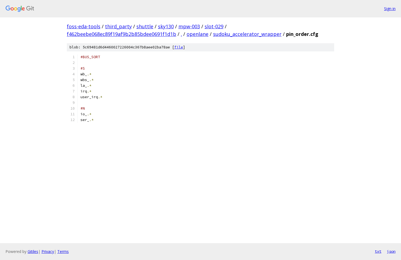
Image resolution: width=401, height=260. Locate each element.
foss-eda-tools (83, 26)
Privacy (47, 251)
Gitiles (33, 251)
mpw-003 (189, 26)
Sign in (390, 8)
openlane (197, 34)
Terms (63, 251)
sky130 (166, 26)
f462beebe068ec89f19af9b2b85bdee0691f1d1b (121, 34)
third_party (118, 26)
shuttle (144, 26)
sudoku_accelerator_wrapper (247, 34)
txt (378, 251)
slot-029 (214, 26)
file (178, 47)
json (391, 251)
